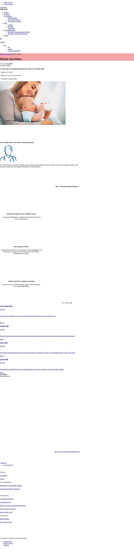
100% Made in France (7, 499)
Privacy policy (8, 543)
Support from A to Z (6, 512)
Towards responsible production (10, 489)
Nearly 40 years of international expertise (12, 505)
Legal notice (8, 541)
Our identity (3, 475)
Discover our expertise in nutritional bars (67, 451)
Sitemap (6, 545)
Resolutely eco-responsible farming (11, 485)
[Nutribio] (3, 7)
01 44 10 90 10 (7, 465)
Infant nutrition (4, 519)
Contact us (3, 463)
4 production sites (5, 502)
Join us (2, 479)
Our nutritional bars (6, 522)
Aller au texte (8, 2)
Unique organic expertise (7, 509)
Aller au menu (8, 4)
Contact (2, 42)
